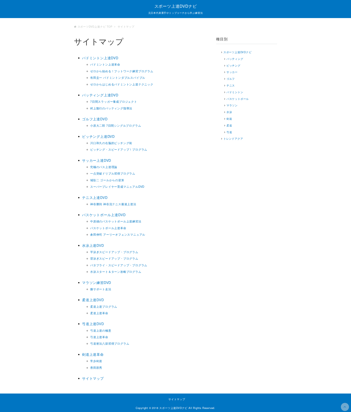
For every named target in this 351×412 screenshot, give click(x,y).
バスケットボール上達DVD (104, 214)
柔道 (229, 125)
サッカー (232, 72)
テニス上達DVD (94, 197)
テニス (230, 85)
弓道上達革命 (99, 337)
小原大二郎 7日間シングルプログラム (115, 125)
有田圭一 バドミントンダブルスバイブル (117, 77)
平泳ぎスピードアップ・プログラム (114, 252)
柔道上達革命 (99, 313)
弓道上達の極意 (100, 330)
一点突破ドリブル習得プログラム (112, 173)
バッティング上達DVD (100, 95)
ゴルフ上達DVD (94, 118)
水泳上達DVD (93, 245)
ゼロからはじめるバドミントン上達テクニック (121, 84)
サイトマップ (93, 378)
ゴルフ (230, 79)
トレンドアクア (233, 138)
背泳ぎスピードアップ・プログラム (114, 258)
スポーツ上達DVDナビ (175, 6)
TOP (96, 26)
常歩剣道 (96, 361)
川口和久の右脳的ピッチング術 (111, 143)
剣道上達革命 (93, 354)
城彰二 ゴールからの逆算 (107, 180)
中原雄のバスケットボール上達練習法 (115, 221)
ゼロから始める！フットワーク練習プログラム (121, 71)
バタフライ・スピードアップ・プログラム (118, 265)
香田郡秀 (96, 368)
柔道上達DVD (93, 299)
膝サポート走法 (100, 289)
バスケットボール (237, 99)
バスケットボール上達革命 (108, 228)
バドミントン (234, 92)
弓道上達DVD (93, 323)
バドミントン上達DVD (100, 57)
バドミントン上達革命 (105, 64)
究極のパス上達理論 (103, 167)
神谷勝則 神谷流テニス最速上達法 (113, 204)
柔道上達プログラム (103, 306)
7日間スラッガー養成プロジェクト (113, 101)
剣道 (229, 119)
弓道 (229, 132)
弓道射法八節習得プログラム (109, 343)
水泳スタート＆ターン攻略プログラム (115, 272)
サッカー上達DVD (96, 160)
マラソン (232, 105)
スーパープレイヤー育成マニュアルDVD (117, 186)
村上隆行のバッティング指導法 (111, 108)
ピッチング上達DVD (98, 136)
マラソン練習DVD (96, 282)
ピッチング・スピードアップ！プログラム (118, 149)
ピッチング (233, 65)
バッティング (234, 59)
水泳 (229, 112)
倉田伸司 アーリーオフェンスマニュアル (117, 234)
